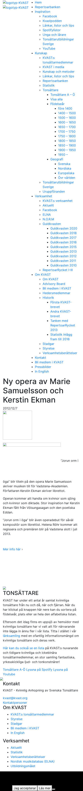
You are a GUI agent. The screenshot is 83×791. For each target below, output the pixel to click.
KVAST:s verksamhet (58, 201)
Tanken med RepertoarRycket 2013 (62, 325)
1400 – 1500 (67, 113)
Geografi (56, 159)
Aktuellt (48, 205)
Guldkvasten (52, 224)
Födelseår (57, 104)
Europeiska (66, 173)
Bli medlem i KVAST (57, 288)
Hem (38, 2)
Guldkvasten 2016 (63, 242)
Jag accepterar (25, 788)
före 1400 (65, 108)
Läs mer (45, 788)
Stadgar (48, 344)
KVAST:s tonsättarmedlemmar (32, 714)
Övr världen (66, 178)
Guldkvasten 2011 (63, 261)
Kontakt (40, 357)
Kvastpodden (52, 21)
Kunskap (41, 53)
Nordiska (64, 168)
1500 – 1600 (67, 118)
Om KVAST (43, 274)
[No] (53, 789)
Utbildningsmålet (23, 766)
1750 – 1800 (67, 136)
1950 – (63, 154)
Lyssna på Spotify (39, 669)
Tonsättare (50, 90)
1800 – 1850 (67, 141)
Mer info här (12, 549)
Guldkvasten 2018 (63, 233)
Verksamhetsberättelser (60, 353)
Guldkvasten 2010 (63, 265)
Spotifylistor (52, 30)
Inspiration (42, 11)
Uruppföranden (54, 191)
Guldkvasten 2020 (63, 228)
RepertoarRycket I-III (58, 270)
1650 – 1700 (67, 127)
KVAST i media (53, 67)
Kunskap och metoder (59, 71)
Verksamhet (43, 196)
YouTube (49, 48)
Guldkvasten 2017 (63, 238)
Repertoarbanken (47, 7)
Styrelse (48, 348)
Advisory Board (54, 284)
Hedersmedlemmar (56, 293)
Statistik (49, 85)
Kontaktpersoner (15, 702)
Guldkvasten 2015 (63, 247)
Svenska (64, 164)
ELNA (47, 214)
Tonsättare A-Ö (14, 669)
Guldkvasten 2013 (63, 251)
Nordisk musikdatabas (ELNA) (33, 761)
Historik (48, 297)
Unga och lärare (54, 35)
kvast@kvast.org (15, 698)
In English (42, 371)
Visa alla (56, 99)
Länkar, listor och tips (58, 25)
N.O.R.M (48, 219)
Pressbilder (43, 367)
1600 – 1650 (67, 122)
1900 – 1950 (67, 150)
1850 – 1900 (67, 145)
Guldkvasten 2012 (63, 256)
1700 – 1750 (66, 131)
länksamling (11, 636)
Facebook (50, 16)
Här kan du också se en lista (23, 648)
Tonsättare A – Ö (62, 94)
